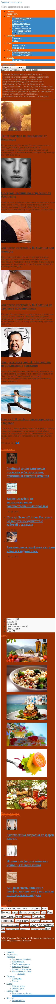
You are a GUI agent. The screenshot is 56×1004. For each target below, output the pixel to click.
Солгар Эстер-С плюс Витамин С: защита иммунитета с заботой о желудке (29, 520)
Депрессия (26, 912)
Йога (43, 912)
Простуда (34, 920)
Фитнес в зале (18, 45)
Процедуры (46, 921)
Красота (10, 57)
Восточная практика (21, 31)
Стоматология (10, 925)
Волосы (6, 912)
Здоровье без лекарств (11, 2)
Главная (10, 11)
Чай (3, 929)
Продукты (16, 38)
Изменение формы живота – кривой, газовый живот (27, 863)
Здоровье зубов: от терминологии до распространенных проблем (27, 502)
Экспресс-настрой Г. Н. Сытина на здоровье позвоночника (26, 306)
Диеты (15, 40)
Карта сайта (12, 14)
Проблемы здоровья (21, 23)
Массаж (27, 916)
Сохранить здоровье (21, 19)
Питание (11, 36)
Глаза (15, 912)
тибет (3, 932)
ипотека (16, 929)
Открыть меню (8, 64)
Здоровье (11, 16)
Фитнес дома (18, 48)
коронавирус (25, 929)
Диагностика (18, 21)
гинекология (10, 929)
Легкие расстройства (21, 53)
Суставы (24, 925)
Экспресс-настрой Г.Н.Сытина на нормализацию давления (26, 363)
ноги (48, 928)
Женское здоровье (20, 26)
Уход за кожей (42, 925)
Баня (8, 908)
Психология (12, 50)
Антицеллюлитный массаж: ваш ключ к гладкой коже (31, 549)
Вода (45, 908)
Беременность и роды (26, 908)
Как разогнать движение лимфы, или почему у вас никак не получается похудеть (30, 891)
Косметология (18, 60)
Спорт (9, 43)
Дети (37, 912)
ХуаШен (21, 33)
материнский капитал (38, 929)
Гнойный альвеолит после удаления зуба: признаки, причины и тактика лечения (28, 472)
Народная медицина (21, 28)
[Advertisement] (28, 588)
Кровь (18, 916)
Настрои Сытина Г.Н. (22, 55)
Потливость (22, 920)
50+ (3, 908)
